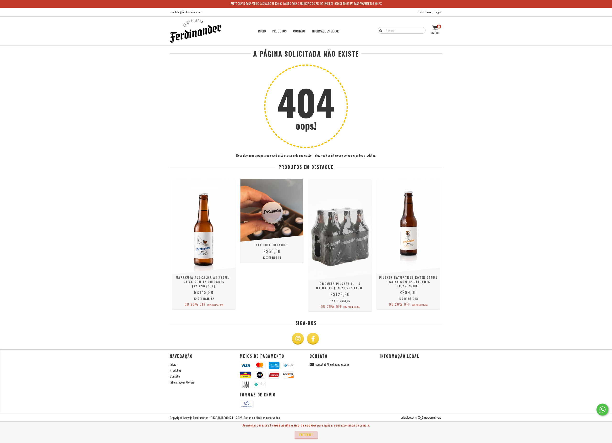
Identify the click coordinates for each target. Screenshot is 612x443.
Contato (299, 30)
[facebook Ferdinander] (313, 339)
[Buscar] (380, 30)
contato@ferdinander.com (186, 12)
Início (262, 30)
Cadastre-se (425, 12)
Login (438, 12)
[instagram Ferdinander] (298, 339)
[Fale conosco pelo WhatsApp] (602, 410)
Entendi (306, 434)
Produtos (279, 30)
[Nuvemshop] (421, 418)
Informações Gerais (325, 30)
